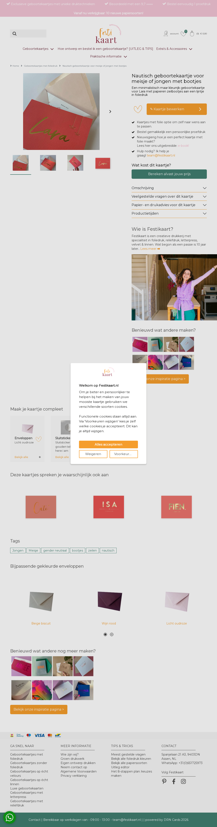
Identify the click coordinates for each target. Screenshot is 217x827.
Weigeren (93, 454)
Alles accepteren (108, 444)
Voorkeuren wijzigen (126, 454)
